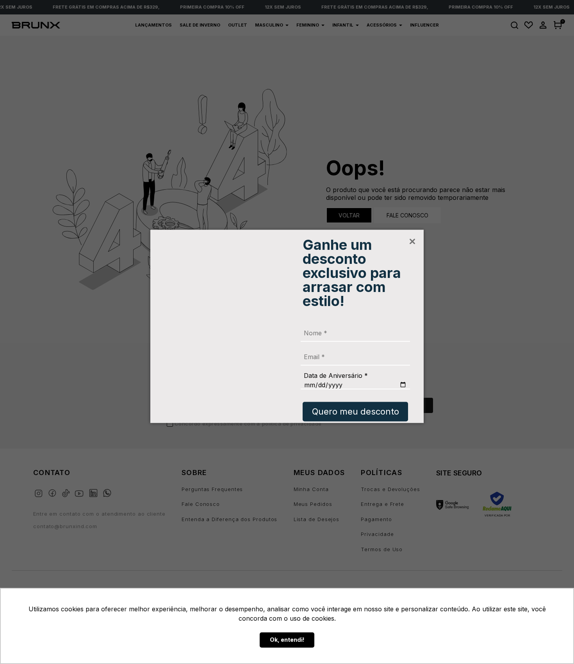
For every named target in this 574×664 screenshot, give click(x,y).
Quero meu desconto (355, 411)
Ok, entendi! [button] (287, 639)
